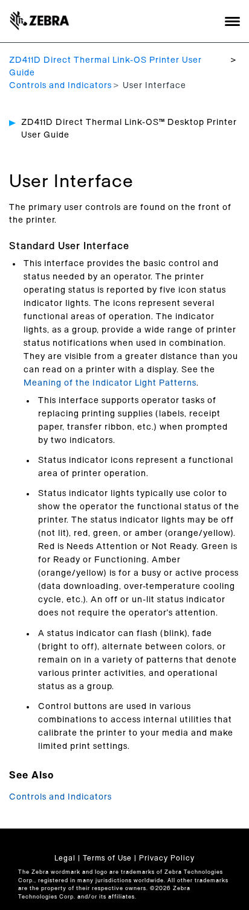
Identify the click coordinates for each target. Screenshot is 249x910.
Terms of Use (107, 858)
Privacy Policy (167, 858)
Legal (65, 858)
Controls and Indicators (60, 85)
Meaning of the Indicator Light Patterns (110, 383)
